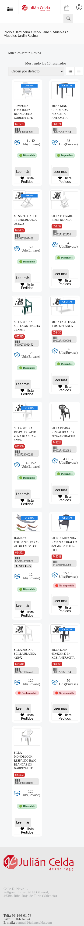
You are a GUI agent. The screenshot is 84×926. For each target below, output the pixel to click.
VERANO (25, 566)
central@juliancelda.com (34, 922)
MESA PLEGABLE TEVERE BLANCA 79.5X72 (25, 220)
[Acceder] (79, 7)
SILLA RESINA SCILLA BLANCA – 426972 (26, 653)
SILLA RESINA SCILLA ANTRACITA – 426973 (27, 326)
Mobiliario (41, 32)
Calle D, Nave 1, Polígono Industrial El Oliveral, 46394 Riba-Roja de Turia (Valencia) (30, 892)
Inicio (8, 32)
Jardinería (22, 32)
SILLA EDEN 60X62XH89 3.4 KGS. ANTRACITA (63, 653)
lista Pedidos (27, 180)
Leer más (23, 172)
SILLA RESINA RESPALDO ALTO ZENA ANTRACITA (63, 432)
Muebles (59, 32)
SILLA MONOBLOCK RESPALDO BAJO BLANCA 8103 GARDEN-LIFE (25, 760)
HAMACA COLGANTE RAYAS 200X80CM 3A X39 (26, 542)
